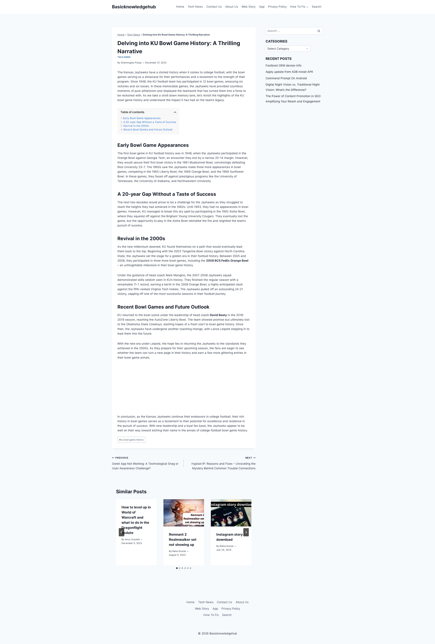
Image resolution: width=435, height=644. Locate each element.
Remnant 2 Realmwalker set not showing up (182, 539)
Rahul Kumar (179, 551)
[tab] (177, 568)
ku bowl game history (131, 439)
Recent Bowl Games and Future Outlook (147, 129)
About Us (231, 6)
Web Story (248, 6)
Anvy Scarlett (132, 539)
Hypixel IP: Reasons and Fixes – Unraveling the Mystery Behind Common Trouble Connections (223, 463)
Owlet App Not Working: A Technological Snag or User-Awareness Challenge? (145, 463)
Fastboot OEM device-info (283, 65)
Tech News (195, 6)
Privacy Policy (277, 6)
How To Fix (211, 615)
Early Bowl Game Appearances (142, 118)
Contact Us (214, 6)
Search (316, 6)
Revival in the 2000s (136, 125)
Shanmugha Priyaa (131, 62)
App (262, 6)
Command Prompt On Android (286, 78)
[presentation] (183, 512)
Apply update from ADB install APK (289, 71)
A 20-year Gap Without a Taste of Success (149, 122)
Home (180, 6)
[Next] (246, 532)
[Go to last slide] (121, 532)
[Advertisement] (183, 389)
